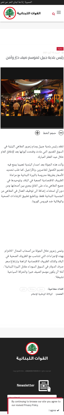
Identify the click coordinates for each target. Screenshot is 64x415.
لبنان (23, 289)
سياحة (32, 289)
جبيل (41, 289)
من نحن (4, 2)
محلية (60, 48)
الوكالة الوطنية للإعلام (42, 294)
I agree (53, 410)
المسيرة (28, 2)
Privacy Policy (31, 405)
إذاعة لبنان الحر (16, 2)
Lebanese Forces (22, 13)
